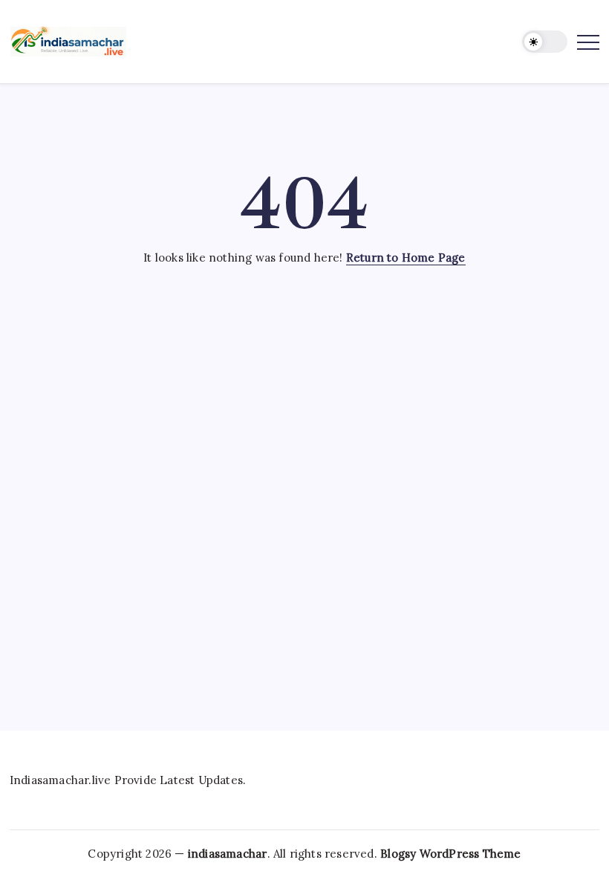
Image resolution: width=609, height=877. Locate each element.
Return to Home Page (406, 257)
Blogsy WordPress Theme (450, 854)
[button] (544, 42)
